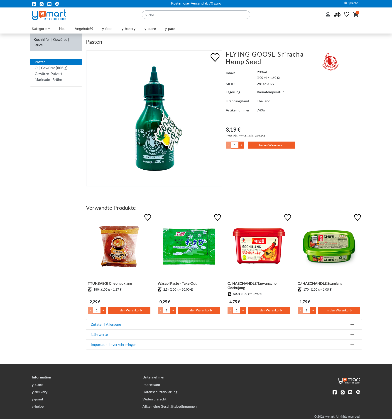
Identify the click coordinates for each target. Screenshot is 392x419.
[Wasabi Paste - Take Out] (189, 247)
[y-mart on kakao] (57, 3)
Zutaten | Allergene (106, 324)
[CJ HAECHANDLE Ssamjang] (329, 247)
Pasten (40, 62)
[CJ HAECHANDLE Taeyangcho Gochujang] (259, 247)
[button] (355, 14)
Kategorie (39, 28)
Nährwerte (99, 334)
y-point (37, 399)
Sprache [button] (352, 3)
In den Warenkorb (271, 145)
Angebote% (84, 28)
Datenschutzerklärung (159, 392)
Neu (62, 28)
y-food (107, 28)
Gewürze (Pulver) (48, 73)
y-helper (38, 406)
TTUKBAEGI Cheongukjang (110, 283)
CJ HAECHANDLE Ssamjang (320, 283)
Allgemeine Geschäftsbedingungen (169, 406)
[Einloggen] (328, 14)
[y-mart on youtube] (49, 3)
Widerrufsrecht (154, 399)
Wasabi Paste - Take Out (177, 283)
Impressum (151, 384)
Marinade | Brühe (48, 79)
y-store (150, 28)
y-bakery (128, 28)
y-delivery (39, 392)
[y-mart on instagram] (41, 3)
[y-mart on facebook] (34, 3)
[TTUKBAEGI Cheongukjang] (119, 247)
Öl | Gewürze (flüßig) (51, 67)
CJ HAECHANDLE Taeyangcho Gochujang (252, 285)
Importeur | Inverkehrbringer (113, 344)
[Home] (53, 14)
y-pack (170, 28)
